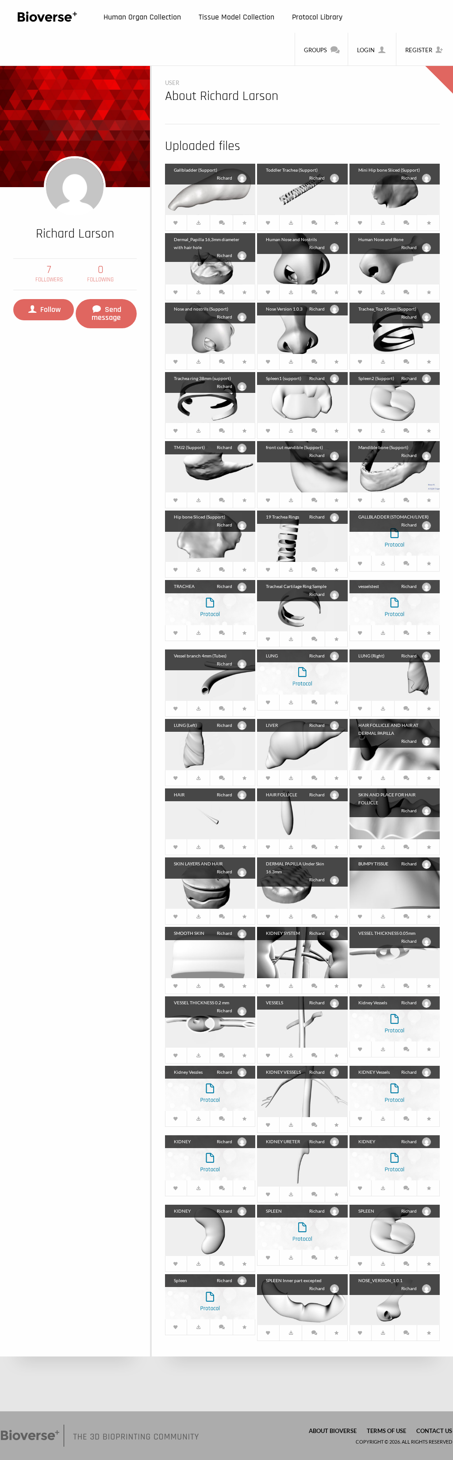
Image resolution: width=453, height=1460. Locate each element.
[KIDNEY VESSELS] (302, 1090)
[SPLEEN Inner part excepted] (302, 1298)
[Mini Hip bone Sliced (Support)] (394, 188)
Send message (106, 313)
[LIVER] (302, 743)
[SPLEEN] (302, 1226)
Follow (49, 309)
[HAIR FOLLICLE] (302, 813)
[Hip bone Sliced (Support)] (210, 535)
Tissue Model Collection (236, 17)
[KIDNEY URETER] (302, 1160)
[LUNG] (302, 671)
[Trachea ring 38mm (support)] (210, 396)
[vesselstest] (394, 601)
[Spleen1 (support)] (302, 396)
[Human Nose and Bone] (394, 258)
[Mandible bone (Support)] (394, 465)
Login (366, 50)
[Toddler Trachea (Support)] (302, 188)
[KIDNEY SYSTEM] (302, 951)
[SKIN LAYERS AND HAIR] (210, 882)
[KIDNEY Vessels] (394, 1087)
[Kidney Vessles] (210, 1087)
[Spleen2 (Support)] (394, 396)
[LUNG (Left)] (210, 743)
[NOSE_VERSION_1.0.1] (394, 1298)
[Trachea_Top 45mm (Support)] (394, 327)
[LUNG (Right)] (394, 674)
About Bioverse (333, 1430)
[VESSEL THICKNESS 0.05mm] (394, 951)
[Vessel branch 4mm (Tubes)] (210, 674)
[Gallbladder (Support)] (210, 188)
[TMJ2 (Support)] (210, 465)
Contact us (434, 1430)
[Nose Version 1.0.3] (302, 327)
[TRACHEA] (210, 601)
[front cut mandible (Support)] (302, 465)
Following (100, 273)
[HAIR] (210, 813)
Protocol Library (317, 17)
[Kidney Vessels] (394, 1018)
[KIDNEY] (210, 1157)
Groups (315, 50)
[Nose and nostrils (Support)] (210, 327)
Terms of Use (386, 1430)
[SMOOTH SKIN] (210, 951)
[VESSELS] (302, 1021)
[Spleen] (210, 1295)
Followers (49, 273)
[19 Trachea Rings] (302, 535)
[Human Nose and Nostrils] (302, 258)
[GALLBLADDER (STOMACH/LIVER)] (394, 532)
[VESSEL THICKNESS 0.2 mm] (210, 1021)
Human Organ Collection (142, 17)
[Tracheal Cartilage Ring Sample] (302, 604)
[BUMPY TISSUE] (394, 882)
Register (418, 50)
